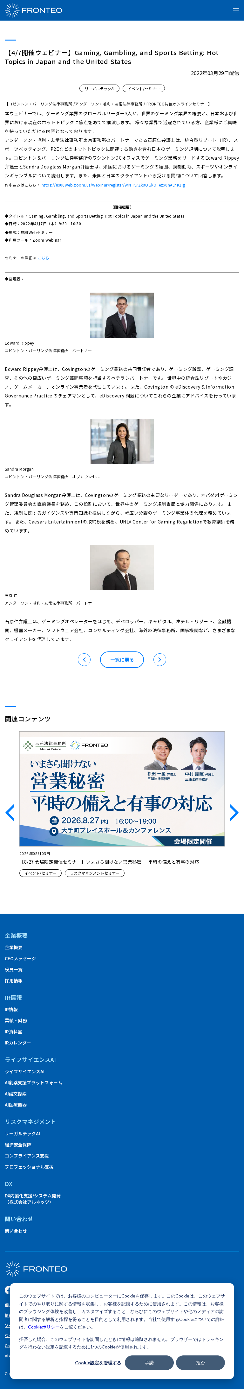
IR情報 (11, 1009)
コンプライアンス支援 (27, 1155)
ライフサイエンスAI (24, 1071)
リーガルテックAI (99, 88)
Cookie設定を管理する (98, 1362)
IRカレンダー (18, 1042)
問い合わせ (16, 1230)
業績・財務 (16, 1020)
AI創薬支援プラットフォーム (33, 1082)
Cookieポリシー (44, 1326)
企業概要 (16, 935)
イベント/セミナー (144, 88)
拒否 (200, 1362)
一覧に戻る (122, 659)
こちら (43, 257)
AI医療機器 (16, 1104)
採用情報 (14, 980)
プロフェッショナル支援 (29, 1167)
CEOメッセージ (20, 958)
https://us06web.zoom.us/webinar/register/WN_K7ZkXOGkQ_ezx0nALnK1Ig (113, 184)
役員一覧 (14, 969)
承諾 (149, 1362)
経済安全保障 (18, 1144)
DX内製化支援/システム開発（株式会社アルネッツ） (33, 1198)
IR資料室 (13, 1031)
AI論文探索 (16, 1093)
